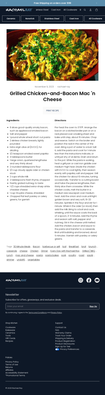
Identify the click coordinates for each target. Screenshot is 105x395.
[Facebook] (88, 280)
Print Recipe (52, 110)
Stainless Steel (51, 18)
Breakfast (74, 246)
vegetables (34, 259)
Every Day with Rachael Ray (65, 250)
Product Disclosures (65, 343)
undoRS (21, 259)
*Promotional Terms (15, 375)
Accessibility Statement (16, 372)
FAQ (57, 330)
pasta (39, 255)
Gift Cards (10, 338)
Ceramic (11, 18)
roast (81, 255)
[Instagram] (80, 280)
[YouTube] (97, 280)
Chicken (34, 250)
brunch (92, 246)
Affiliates (9, 370)
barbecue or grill (51, 246)
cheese (23, 250)
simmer (10, 259)
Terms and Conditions (37, 312)
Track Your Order (63, 335)
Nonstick (29, 18)
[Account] (91, 10)
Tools (8, 335)
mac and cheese (24, 255)
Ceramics (10, 332)
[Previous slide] (6, 3)
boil (64, 246)
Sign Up (93, 306)
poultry (72, 255)
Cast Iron (74, 18)
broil (83, 246)
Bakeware (10, 330)
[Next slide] (97, 3)
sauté (90, 255)
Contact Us (60, 327)
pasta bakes (52, 255)
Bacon (36, 246)
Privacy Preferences (69, 349)
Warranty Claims (63, 332)
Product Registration (65, 341)
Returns (9, 367)
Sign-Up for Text (62, 346)
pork (63, 255)
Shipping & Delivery (64, 338)
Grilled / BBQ (88, 250)
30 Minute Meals (21, 246)
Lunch (10, 255)
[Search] (85, 10)
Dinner (44, 250)
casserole (12, 250)
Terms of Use (11, 364)
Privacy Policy (12, 361)
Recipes (9, 341)
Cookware (10, 327)
